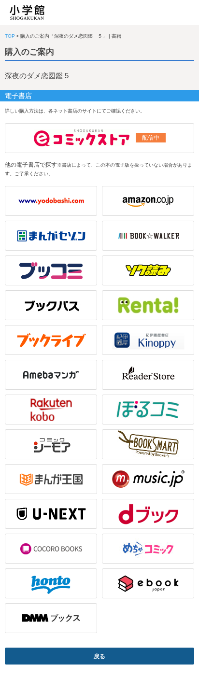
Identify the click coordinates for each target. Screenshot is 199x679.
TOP (10, 36)
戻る (99, 656)
